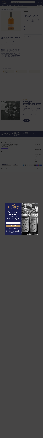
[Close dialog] (37, 204)
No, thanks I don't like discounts (13, 228)
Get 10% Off (13, 225)
